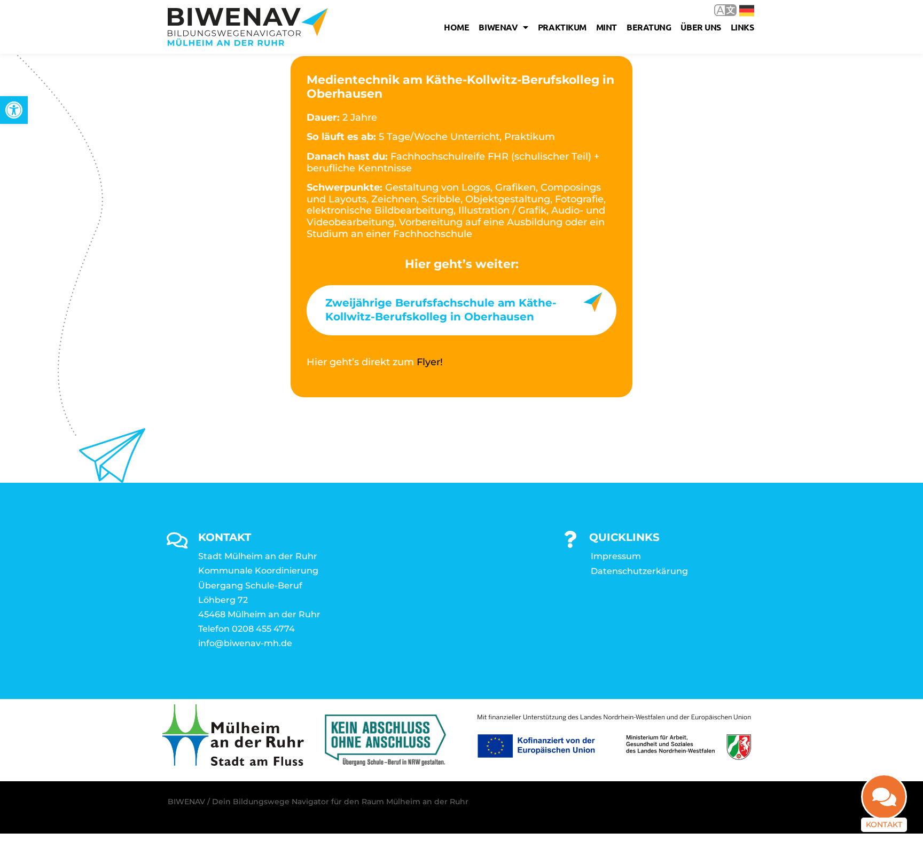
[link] (14, 110)
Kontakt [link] (884, 824)
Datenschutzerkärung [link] (639, 571)
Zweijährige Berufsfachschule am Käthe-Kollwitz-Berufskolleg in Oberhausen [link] (441, 309)
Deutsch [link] (739, 10)
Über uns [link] (700, 27)
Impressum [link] (616, 556)
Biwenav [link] (498, 27)
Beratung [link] (649, 27)
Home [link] (456, 27)
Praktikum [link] (562, 27)
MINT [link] (606, 27)
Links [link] (742, 27)
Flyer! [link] (430, 362)
